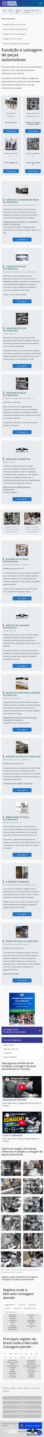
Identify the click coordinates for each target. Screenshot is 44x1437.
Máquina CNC (8, 1045)
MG (11, 1354)
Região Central (10, 1305)
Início (22, 1398)
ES (16, 1354)
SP (21, 1354)
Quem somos (22, 1407)
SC (31, 1354)
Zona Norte (21, 1305)
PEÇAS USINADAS (10, 1057)
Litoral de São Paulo (11, 1312)
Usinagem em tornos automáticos (14, 34)
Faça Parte (22, 1416)
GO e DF (22, 1357)
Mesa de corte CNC (10, 1049)
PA (35, 1357)
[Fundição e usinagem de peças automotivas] (11, 105)
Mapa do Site (22, 1412)
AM (29, 1357)
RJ (5, 1354)
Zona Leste (17, 1308)
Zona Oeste (32, 1305)
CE (15, 1357)
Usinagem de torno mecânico (13, 39)
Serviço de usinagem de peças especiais (16, 43)
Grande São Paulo (29, 1308)
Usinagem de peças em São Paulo (14, 24)
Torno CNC (7, 1053)
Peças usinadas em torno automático (15, 29)
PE (5, 1357)
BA (10, 1357)
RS (36, 1354)
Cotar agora (11, 131)
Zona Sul (7, 1308)
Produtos (22, 1402)
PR (26, 1354)
